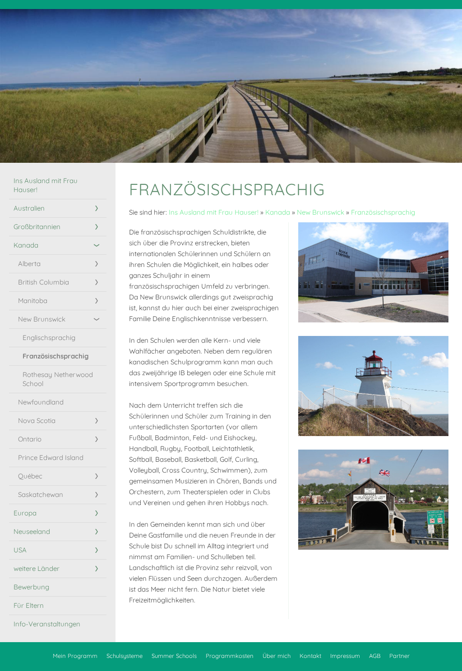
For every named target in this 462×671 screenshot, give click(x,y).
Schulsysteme (124, 655)
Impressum (345, 655)
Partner (399, 655)
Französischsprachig (383, 212)
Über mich (277, 655)
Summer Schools (174, 655)
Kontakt (310, 655)
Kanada (277, 212)
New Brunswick (320, 212)
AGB (374, 655)
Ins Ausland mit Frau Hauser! (214, 212)
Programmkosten (230, 655)
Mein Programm (75, 655)
